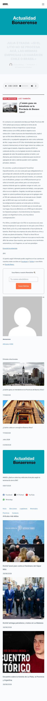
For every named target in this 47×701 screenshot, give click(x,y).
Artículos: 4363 (8, 344)
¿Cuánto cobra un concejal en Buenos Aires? (18, 427)
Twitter (31, 261)
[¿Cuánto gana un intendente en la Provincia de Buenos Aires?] (23, 374)
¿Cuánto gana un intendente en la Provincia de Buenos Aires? (23, 390)
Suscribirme (23, 286)
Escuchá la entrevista (10, 248)
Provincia (6, 513)
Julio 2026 (6, 439)
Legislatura (23, 509)
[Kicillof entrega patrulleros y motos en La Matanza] (23, 598)
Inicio (4, 509)
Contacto (15, 513)
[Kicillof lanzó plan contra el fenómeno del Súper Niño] (23, 541)
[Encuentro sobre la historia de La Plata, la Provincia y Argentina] (23, 652)
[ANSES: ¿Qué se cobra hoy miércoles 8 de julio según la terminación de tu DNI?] (23, 462)
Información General (23, 67)
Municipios (34, 509)
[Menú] (43, 4)
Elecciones (13, 509)
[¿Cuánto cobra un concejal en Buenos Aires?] (23, 412)
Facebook (24, 261)
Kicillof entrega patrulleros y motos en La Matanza (23, 623)
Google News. (9, 264)
